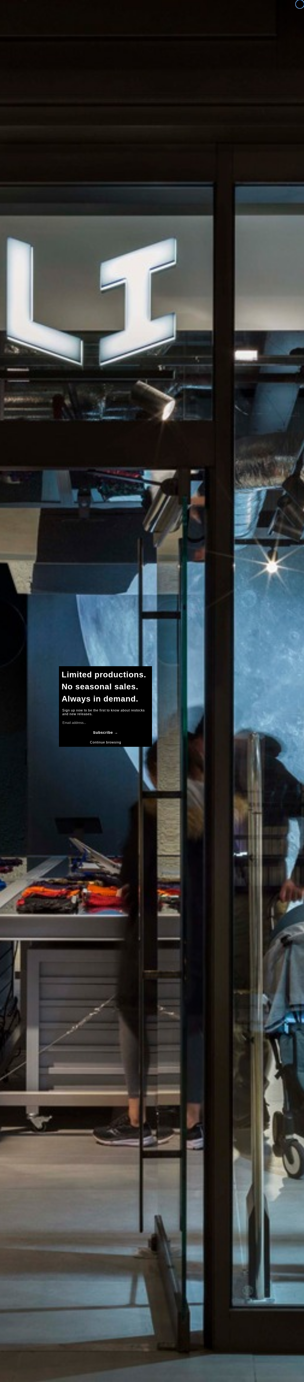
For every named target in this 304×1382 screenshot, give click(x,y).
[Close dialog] (300, 4)
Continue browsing (105, 742)
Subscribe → (105, 732)
